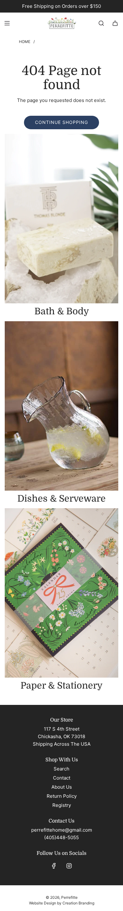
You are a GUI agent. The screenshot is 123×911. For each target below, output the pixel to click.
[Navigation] (7, 23)
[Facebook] (54, 866)
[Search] (101, 23)
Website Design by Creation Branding (61, 903)
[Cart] (115, 23)
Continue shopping (61, 122)
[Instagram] (69, 866)
